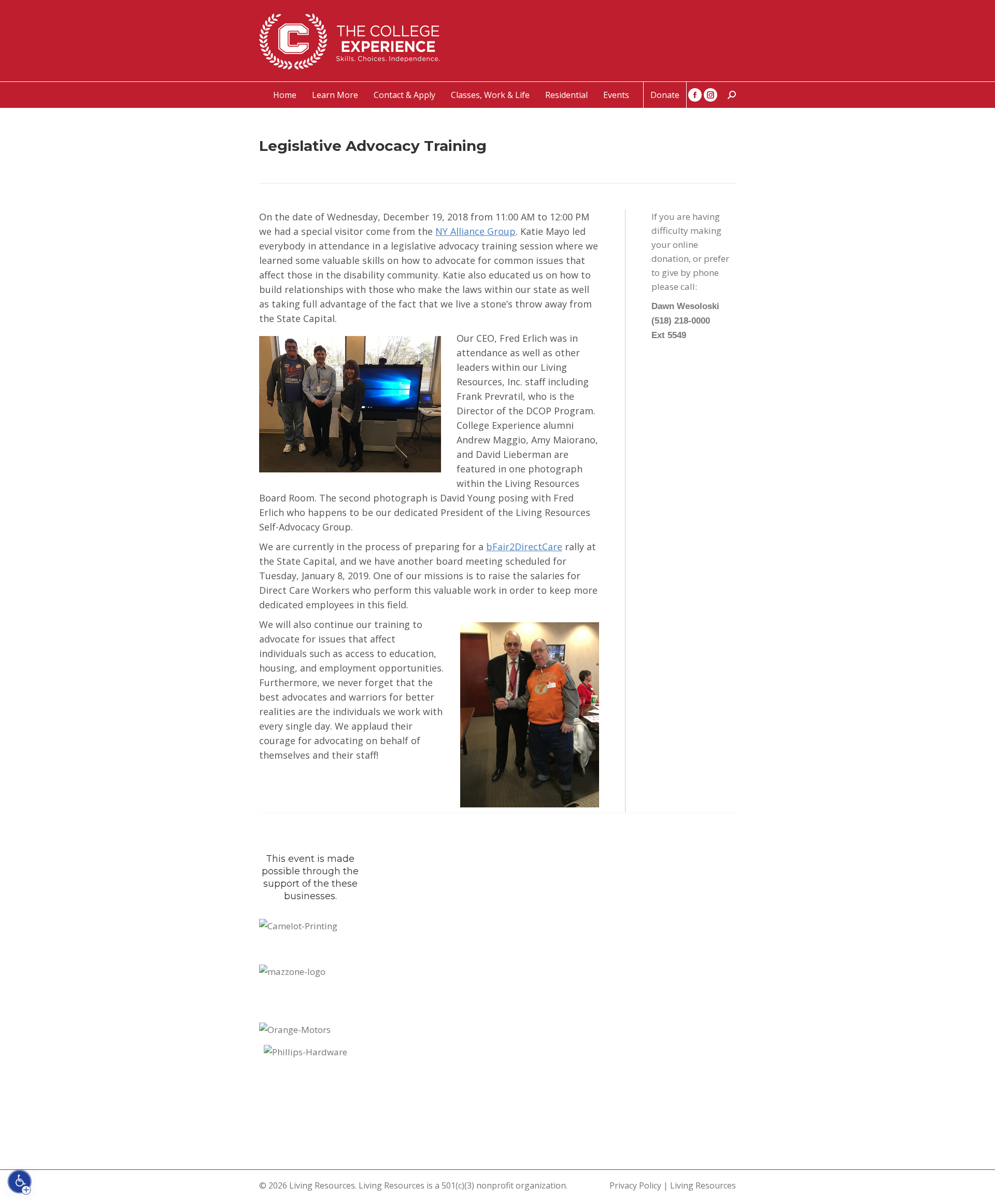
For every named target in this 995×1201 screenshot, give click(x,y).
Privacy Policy (635, 1185)
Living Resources (703, 1185)
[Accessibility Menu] (20, 1181)
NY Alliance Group (475, 231)
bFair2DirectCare (524, 546)
